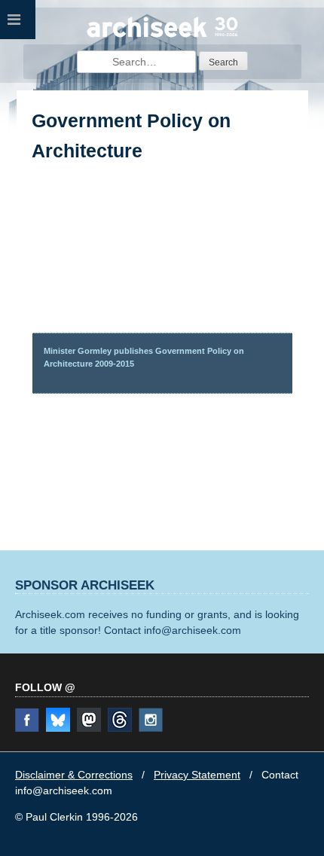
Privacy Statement (197, 775)
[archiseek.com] (162, 35)
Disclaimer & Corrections (74, 775)
